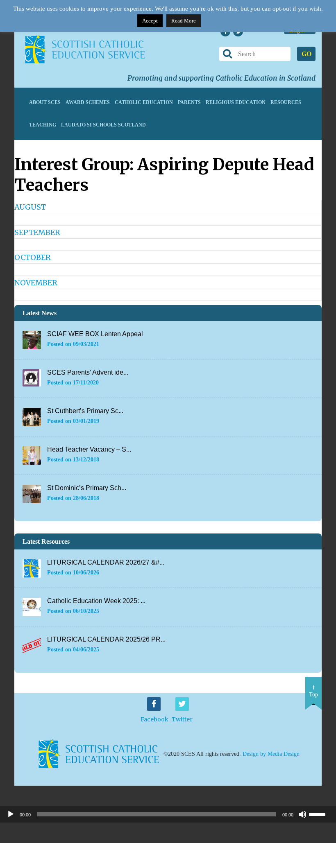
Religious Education (236, 102)
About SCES (45, 102)
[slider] (320, 813)
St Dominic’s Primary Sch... (86, 487)
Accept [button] (150, 21)
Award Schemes (88, 102)
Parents (189, 102)
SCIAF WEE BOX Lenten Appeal (95, 333)
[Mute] (302, 814)
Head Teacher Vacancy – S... (89, 449)
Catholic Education (144, 102)
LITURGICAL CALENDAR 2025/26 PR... (106, 639)
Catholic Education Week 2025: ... (96, 600)
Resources (285, 102)
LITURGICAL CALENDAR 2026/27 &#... (105, 562)
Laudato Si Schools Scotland (103, 125)
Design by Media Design (271, 754)
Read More (183, 21)
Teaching (42, 125)
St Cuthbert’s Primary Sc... (85, 410)
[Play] (11, 814)
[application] (168, 814)
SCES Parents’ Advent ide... (87, 372)
